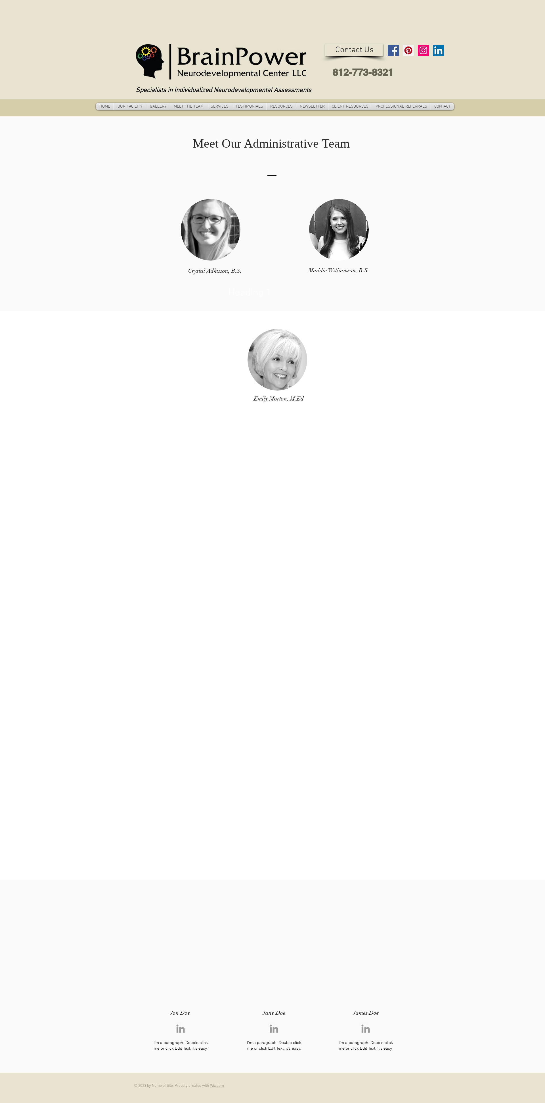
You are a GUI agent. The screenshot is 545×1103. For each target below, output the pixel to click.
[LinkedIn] (438, 50)
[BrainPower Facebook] (393, 50)
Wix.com (217, 1085)
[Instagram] (423, 50)
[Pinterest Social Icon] (408, 50)
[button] (354, 50)
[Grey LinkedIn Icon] (180, 1029)
